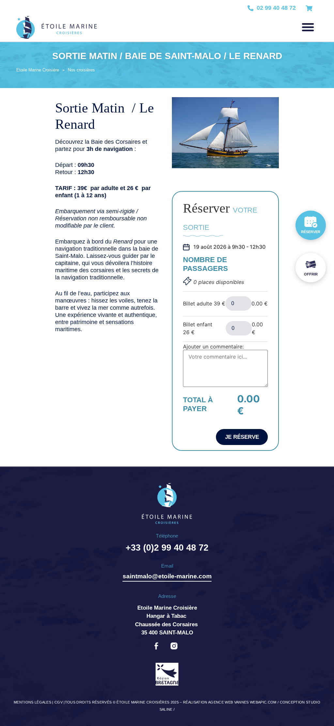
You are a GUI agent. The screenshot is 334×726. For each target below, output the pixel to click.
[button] (308, 27)
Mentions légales (32, 702)
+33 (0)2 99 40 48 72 (167, 548)
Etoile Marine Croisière (37, 69)
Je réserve (242, 437)
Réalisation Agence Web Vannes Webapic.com (230, 702)
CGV (58, 702)
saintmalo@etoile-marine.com (167, 576)
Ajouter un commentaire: (213, 346)
